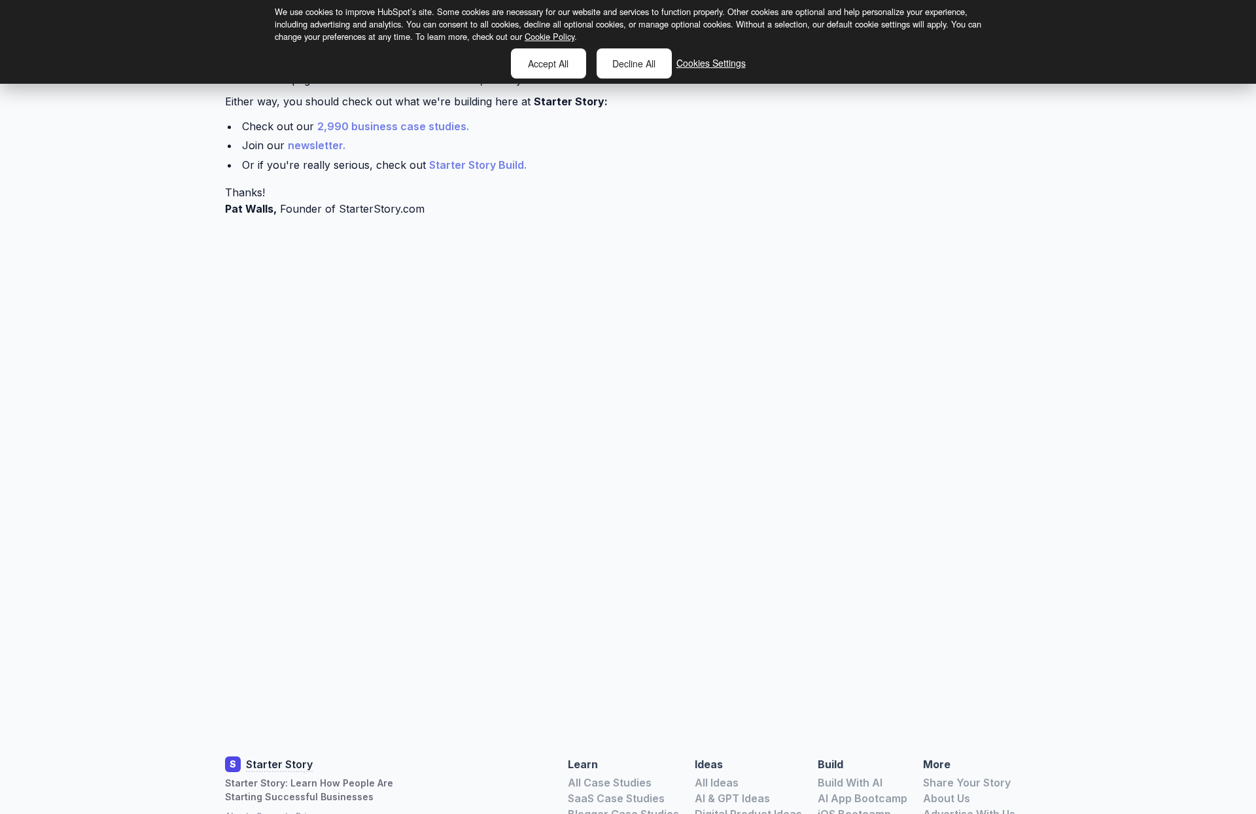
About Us (946, 798)
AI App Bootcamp (862, 798)
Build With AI (850, 782)
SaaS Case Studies (616, 798)
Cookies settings (711, 62)
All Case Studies (610, 782)
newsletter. (316, 145)
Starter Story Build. (478, 164)
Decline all (633, 63)
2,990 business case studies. (393, 126)
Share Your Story (967, 782)
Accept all (548, 63)
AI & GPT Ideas (732, 798)
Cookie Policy (549, 36)
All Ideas (717, 782)
